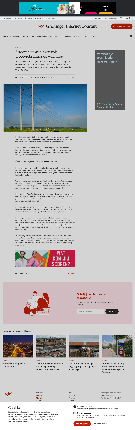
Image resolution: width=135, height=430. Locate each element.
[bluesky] (127, 18)
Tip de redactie (98, 18)
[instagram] (120, 18)
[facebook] (124, 18)
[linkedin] (130, 18)
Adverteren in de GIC (111, 18)
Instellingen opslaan (100, 424)
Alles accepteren (82, 423)
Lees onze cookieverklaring (18, 421)
